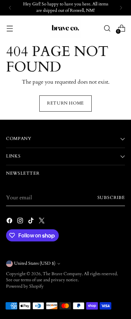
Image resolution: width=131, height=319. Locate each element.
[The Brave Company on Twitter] (42, 221)
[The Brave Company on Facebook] (10, 221)
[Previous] (10, 8)
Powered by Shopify (25, 286)
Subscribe (111, 198)
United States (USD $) (34, 263)
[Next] (121, 8)
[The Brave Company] (65, 28)
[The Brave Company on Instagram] (21, 221)
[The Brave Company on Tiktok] (32, 221)
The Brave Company (62, 274)
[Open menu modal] (9, 28)
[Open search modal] (107, 28)
